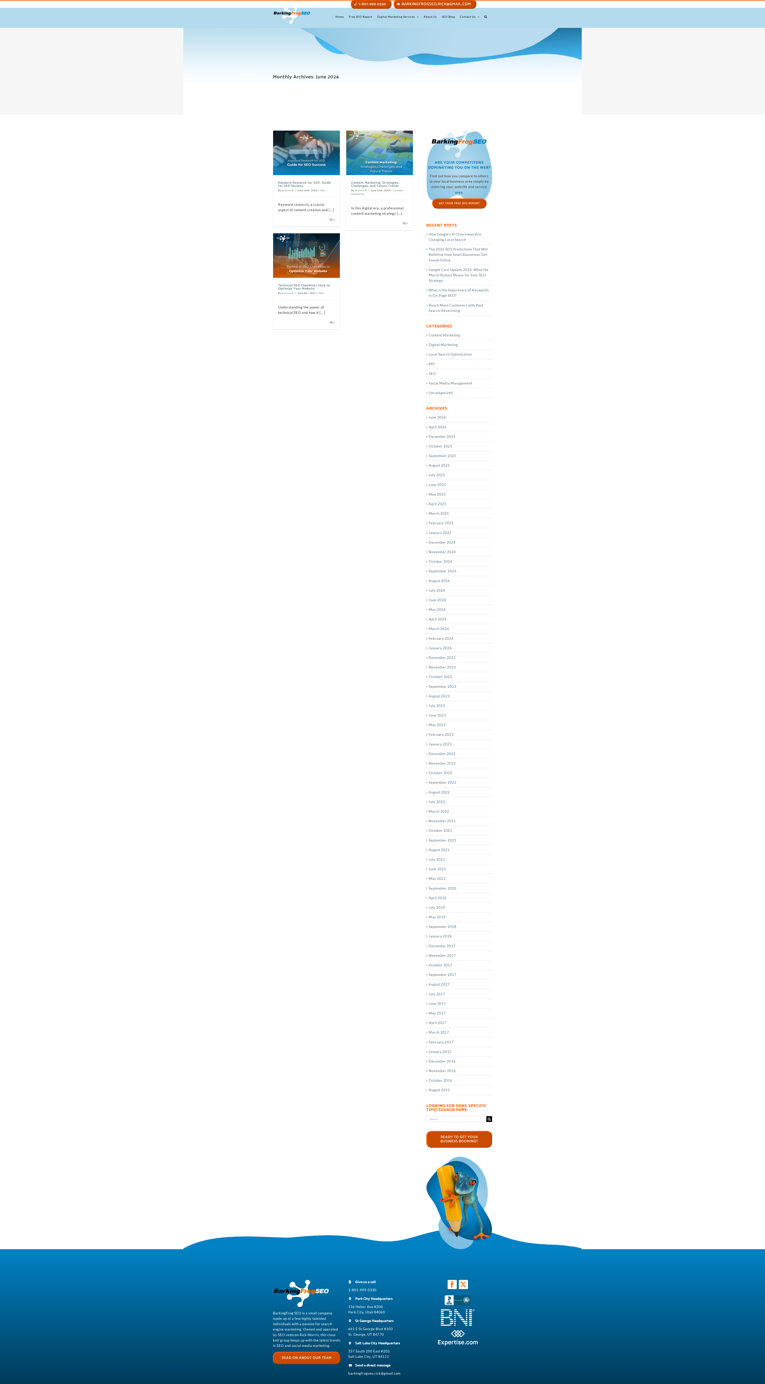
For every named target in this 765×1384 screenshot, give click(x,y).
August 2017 (439, 984)
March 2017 (439, 1032)
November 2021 (442, 821)
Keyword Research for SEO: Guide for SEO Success (304, 184)
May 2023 (437, 725)
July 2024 (437, 590)
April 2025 (437, 504)
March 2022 (439, 811)
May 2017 (437, 1013)
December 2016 (442, 1061)
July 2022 (437, 802)
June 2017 (437, 1004)
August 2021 (439, 850)
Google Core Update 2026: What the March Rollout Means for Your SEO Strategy (459, 275)
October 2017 (440, 965)
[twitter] (463, 1284)
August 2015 (439, 1090)
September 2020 (442, 888)
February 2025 (441, 523)
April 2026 (437, 427)
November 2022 (442, 763)
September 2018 (442, 927)
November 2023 (442, 667)
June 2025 (437, 485)
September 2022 (442, 782)
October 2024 (440, 561)
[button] (485, 17)
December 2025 (442, 437)
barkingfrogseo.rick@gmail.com (374, 1373)
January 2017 (440, 1052)
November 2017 (442, 955)
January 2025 (440, 533)
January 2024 (440, 648)
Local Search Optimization (450, 354)
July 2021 (437, 859)
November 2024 (442, 552)
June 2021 (437, 869)
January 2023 (440, 744)
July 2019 (437, 907)
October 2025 (440, 446)
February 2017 (441, 1042)
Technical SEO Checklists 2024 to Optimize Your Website (304, 287)
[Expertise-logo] (458, 1331)
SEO (323, 190)
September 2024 (442, 571)
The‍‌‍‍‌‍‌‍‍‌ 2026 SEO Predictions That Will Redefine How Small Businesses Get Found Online (458, 254)
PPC (432, 364)
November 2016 (442, 1071)
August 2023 (439, 696)
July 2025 (437, 475)
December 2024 (442, 542)
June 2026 (437, 417)
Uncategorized (441, 393)
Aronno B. (288, 190)
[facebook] (452, 1284)
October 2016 (440, 1080)
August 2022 (439, 792)
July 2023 (437, 706)
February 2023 (441, 734)
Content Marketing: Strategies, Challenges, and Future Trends (375, 184)
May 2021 (437, 878)
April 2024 (437, 619)
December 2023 (442, 658)
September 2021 (442, 840)
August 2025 (439, 465)
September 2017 (442, 975)
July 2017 (437, 994)
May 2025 (437, 494)
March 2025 (439, 513)
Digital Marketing (443, 345)
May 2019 (437, 917)
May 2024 (437, 609)
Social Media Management (450, 383)
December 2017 (442, 946)
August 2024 (439, 581)
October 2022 (440, 773)
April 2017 (437, 1023)
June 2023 (437, 715)
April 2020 (437, 898)
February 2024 (441, 638)
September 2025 (442, 456)
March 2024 (439, 629)
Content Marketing (444, 335)
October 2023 (440, 677)
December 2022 (442, 754)
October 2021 (440, 830)
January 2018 (440, 936)
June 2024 (437, 600)
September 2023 (442, 686)
